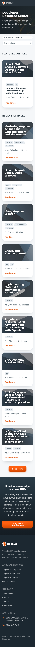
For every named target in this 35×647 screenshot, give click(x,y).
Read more (11, 103)
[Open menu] (30, 3)
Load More (17, 469)
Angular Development (11, 570)
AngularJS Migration (11, 577)
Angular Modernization (12, 574)
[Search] (30, 43)
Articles (5, 602)
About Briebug (8, 594)
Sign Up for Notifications (17, 524)
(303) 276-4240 (12, 625)
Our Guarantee (8, 581)
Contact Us (7, 606)
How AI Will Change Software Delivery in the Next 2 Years (16, 90)
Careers (5, 598)
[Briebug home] (8, 3)
